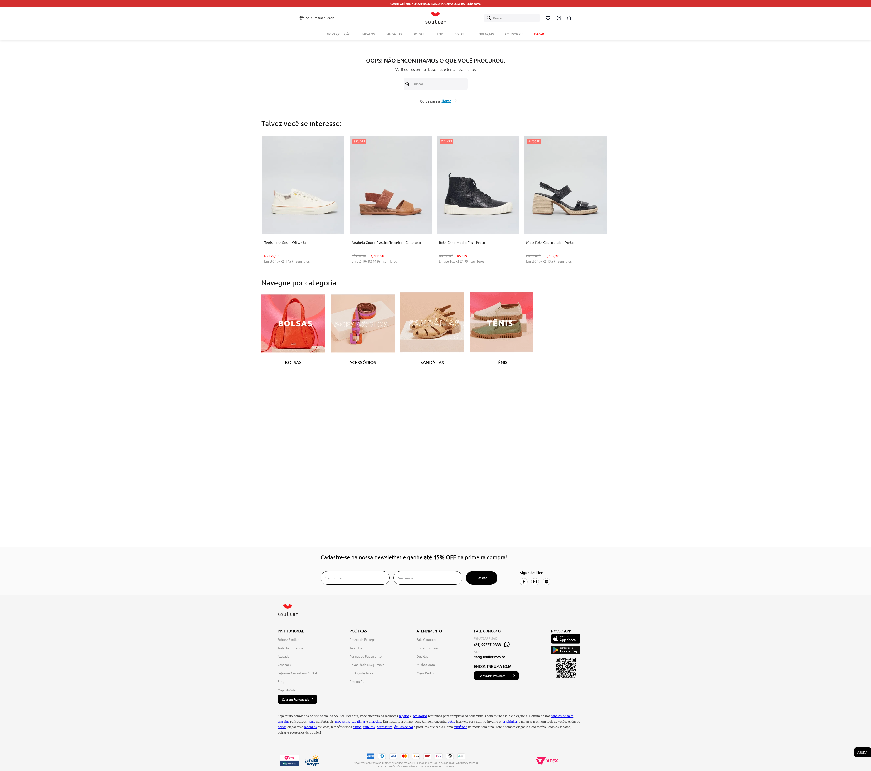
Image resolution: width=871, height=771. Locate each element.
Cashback (284, 665)
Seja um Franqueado (295, 699)
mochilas (310, 727)
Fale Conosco (426, 639)
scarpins (283, 721)
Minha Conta (426, 665)
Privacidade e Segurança (367, 665)
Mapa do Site (287, 690)
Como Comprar (427, 648)
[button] (289, 223)
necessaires (384, 727)
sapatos (404, 716)
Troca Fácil (357, 648)
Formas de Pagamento (366, 656)
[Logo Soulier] (435, 18)
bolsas (282, 727)
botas (451, 721)
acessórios (420, 716)
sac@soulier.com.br (489, 656)
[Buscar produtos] (408, 84)
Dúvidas (422, 656)
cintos (357, 727)
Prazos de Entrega (362, 639)
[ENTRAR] (558, 17)
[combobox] (512, 18)
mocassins (342, 721)
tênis (311, 721)
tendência (460, 727)
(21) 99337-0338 (487, 644)
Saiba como (474, 3)
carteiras (369, 727)
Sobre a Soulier (288, 639)
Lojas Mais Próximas (492, 676)
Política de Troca (361, 673)
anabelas (375, 721)
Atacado (283, 656)
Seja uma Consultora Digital (297, 673)
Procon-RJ (357, 681)
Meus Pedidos (427, 673)
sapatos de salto (562, 716)
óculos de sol (403, 727)
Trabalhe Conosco (290, 648)
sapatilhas (358, 721)
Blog (281, 681)
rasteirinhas (510, 721)
